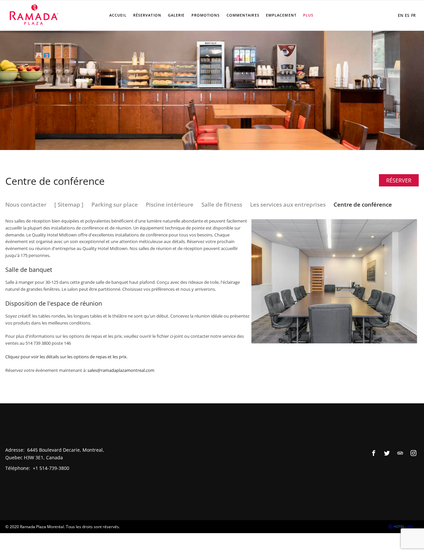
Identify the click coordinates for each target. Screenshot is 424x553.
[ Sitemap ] (68, 204)
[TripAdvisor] (400, 453)
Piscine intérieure (169, 204)
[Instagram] (413, 453)
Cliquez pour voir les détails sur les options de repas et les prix (66, 357)
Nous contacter (25, 204)
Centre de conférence (363, 204)
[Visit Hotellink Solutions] (404, 526)
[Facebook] (373, 453)
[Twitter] (387, 453)
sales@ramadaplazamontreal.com (120, 370)
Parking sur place (114, 204)
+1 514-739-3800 (51, 468)
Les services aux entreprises (288, 204)
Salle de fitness (221, 204)
